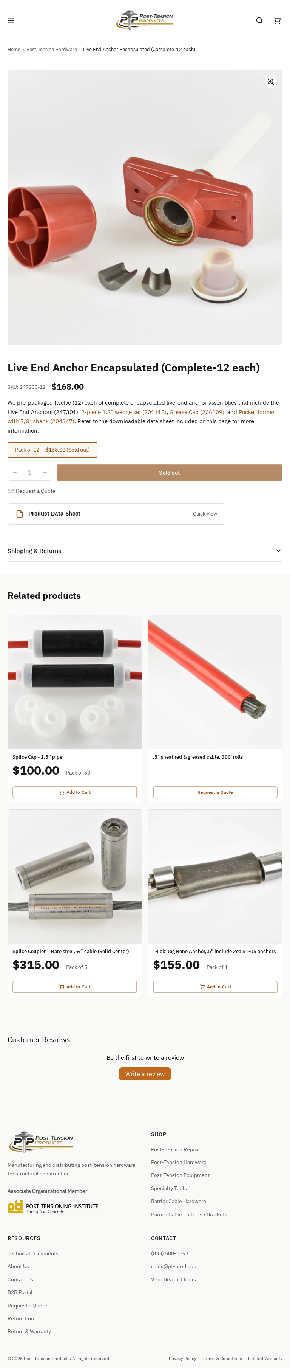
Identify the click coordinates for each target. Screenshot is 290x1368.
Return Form (22, 1318)
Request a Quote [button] (27, 1305)
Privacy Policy (182, 1358)
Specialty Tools (169, 1188)
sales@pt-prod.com (174, 1266)
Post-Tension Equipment (180, 1175)
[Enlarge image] (271, 82)
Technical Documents (33, 1253)
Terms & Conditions (222, 1358)
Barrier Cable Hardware (178, 1201)
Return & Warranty (29, 1331)
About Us (18, 1266)
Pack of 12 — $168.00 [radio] (52, 449)
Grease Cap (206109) (197, 412)
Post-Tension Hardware (51, 49)
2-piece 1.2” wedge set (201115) (124, 412)
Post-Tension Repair (175, 1149)
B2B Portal (20, 1292)
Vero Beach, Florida (174, 1279)
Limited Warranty (265, 1358)
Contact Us (20, 1279)
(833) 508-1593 (169, 1253)
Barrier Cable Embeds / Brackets (189, 1214)
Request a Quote (36, 491)
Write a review (145, 1074)
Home (14, 49)
